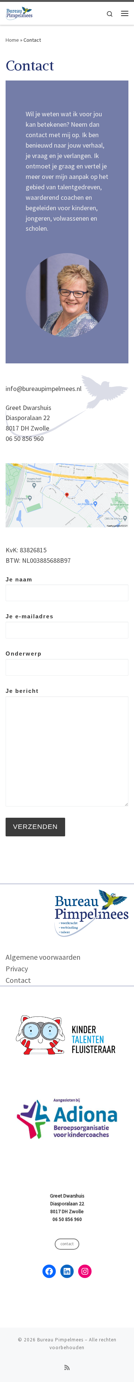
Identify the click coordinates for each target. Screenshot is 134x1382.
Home (12, 40)
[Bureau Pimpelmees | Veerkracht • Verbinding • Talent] (19, 12)
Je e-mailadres (30, 616)
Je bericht (22, 691)
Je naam (19, 579)
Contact (18, 980)
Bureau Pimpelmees (60, 1340)
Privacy (17, 968)
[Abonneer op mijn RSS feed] (67, 1367)
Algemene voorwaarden (43, 957)
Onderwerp (24, 653)
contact (67, 1243)
